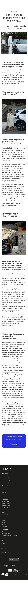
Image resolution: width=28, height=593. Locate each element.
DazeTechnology (12, 306)
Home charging (5, 477)
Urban (3, 512)
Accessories (4, 489)
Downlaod (4, 492)
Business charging (6, 480)
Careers (3, 524)
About (3, 522)
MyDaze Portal (5, 533)
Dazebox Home (5, 503)
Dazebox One (5, 501)
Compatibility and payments (9, 536)
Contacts (4, 527)
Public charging (5, 483)
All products (4, 486)
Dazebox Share (5, 505)
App (2, 531)
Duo (2, 510)
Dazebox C (4, 508)
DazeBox (10, 412)
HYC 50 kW (4, 514)
